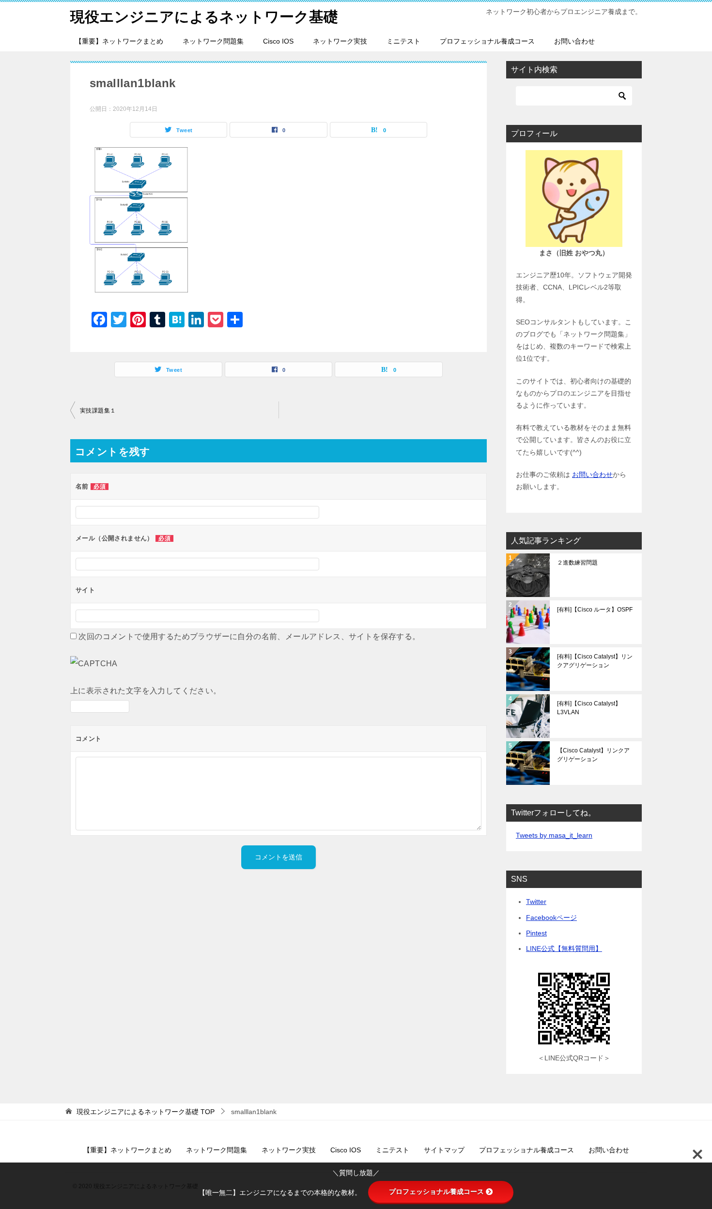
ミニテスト (403, 41)
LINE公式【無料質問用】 (564, 948)
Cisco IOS (278, 41)
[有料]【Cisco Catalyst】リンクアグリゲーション (595, 661)
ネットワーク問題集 (213, 41)
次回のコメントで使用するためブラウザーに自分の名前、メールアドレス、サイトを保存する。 (249, 636)
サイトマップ (444, 1150)
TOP (146, 1112)
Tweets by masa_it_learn (554, 835)
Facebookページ (551, 917)
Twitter (536, 901)
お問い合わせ (574, 41)
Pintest (536, 933)
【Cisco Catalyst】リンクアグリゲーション (593, 755)
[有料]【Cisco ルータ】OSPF (595, 609)
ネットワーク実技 (340, 41)
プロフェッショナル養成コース (487, 41)
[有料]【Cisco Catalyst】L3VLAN (589, 708)
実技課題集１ (98, 410)
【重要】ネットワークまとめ (119, 41)
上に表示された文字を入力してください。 (145, 691)
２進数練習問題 (577, 562)
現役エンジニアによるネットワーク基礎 (204, 17)
